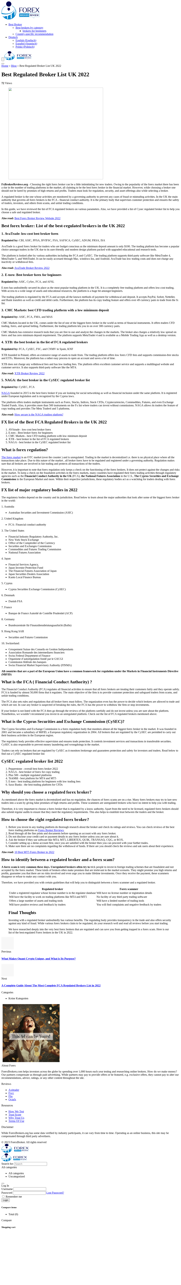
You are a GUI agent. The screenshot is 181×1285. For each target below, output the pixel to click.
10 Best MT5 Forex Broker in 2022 (34, 852)
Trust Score (14, 1114)
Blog (14, 65)
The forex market (11, 457)
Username (7, 1188)
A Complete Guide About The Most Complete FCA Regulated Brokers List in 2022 (51, 985)
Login (5, 1200)
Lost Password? (55, 1192)
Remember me (13, 1196)
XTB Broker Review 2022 (29, 373)
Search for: (7, 1163)
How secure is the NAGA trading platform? (38, 414)
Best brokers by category (29, 27)
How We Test (16, 1111)
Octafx (12, 1099)
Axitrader (13, 1089)
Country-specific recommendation (34, 34)
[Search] (2, 63)
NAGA (5, 392)
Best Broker (15, 24)
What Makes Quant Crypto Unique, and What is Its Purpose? (38, 958)
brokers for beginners (34, 30)
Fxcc (11, 1093)
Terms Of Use (16, 1120)
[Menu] (2, 59)
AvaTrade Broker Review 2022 (31, 267)
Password (6, 1192)
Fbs (10, 1096)
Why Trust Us (16, 1117)
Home (4, 65)
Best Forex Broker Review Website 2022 (37, 218)
